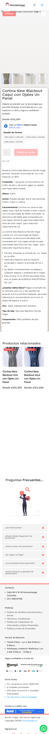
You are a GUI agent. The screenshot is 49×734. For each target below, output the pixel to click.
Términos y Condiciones (18, 619)
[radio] (13, 137)
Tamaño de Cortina (12, 132)
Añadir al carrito (26, 152)
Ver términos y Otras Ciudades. (22, 697)
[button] (43, 728)
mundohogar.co (29, 720)
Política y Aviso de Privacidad (21, 628)
